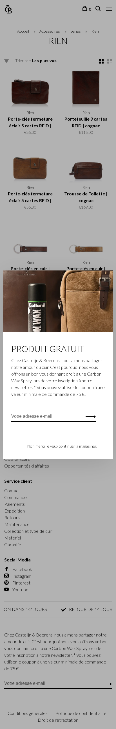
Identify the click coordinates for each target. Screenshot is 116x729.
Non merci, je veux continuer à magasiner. (62, 446)
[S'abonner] (89, 416)
